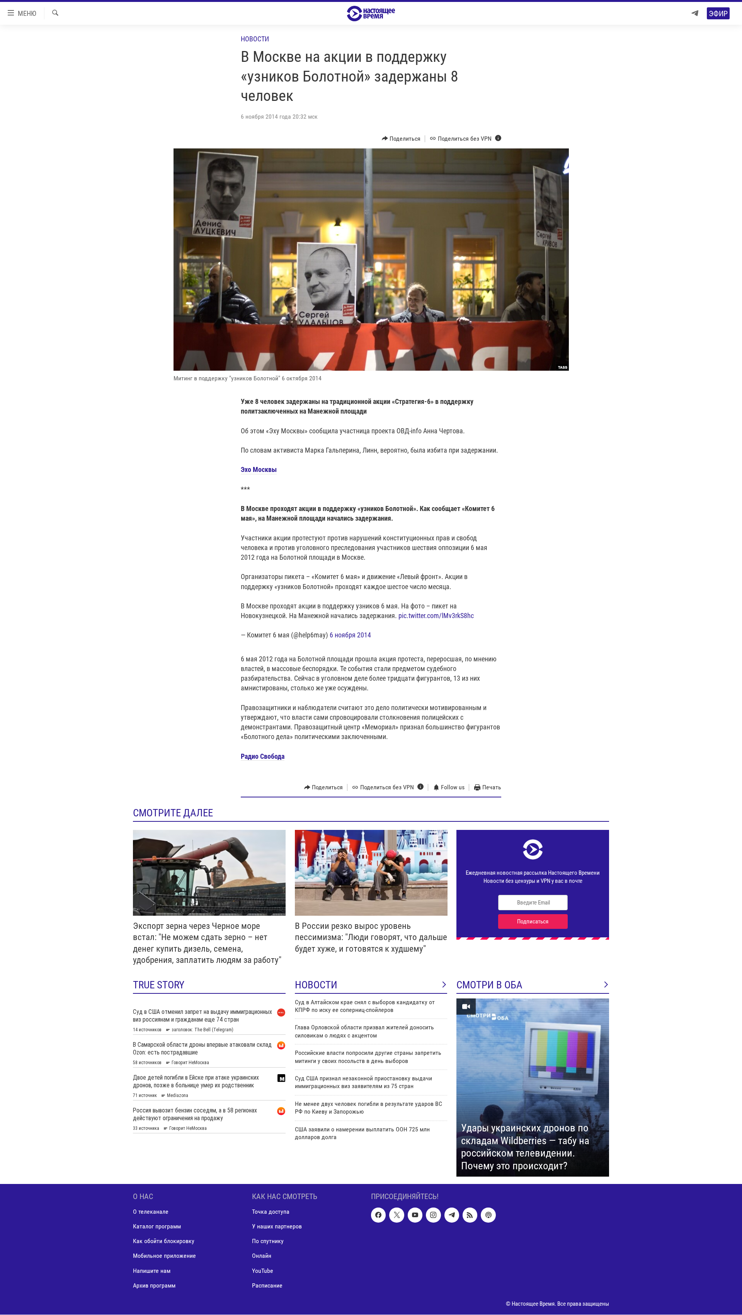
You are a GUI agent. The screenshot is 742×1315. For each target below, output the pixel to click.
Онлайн (261, 1256)
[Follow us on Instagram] (433, 1215)
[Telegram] (695, 13)
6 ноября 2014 (350, 635)
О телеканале (150, 1212)
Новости (255, 39)
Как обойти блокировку (163, 1241)
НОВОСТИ (316, 985)
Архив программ (154, 1285)
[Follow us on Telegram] (451, 1215)
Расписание (267, 1285)
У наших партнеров (277, 1226)
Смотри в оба (489, 985)
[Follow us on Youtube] (415, 1215)
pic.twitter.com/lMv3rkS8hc (436, 616)
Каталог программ (157, 1226)
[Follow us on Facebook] (378, 1215)
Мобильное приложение (164, 1256)
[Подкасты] (488, 1215)
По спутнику (268, 1241)
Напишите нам (151, 1270)
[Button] (401, 139)
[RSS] (470, 1215)
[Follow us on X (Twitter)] (396, 1215)
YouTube (262, 1270)
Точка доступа (270, 1212)
